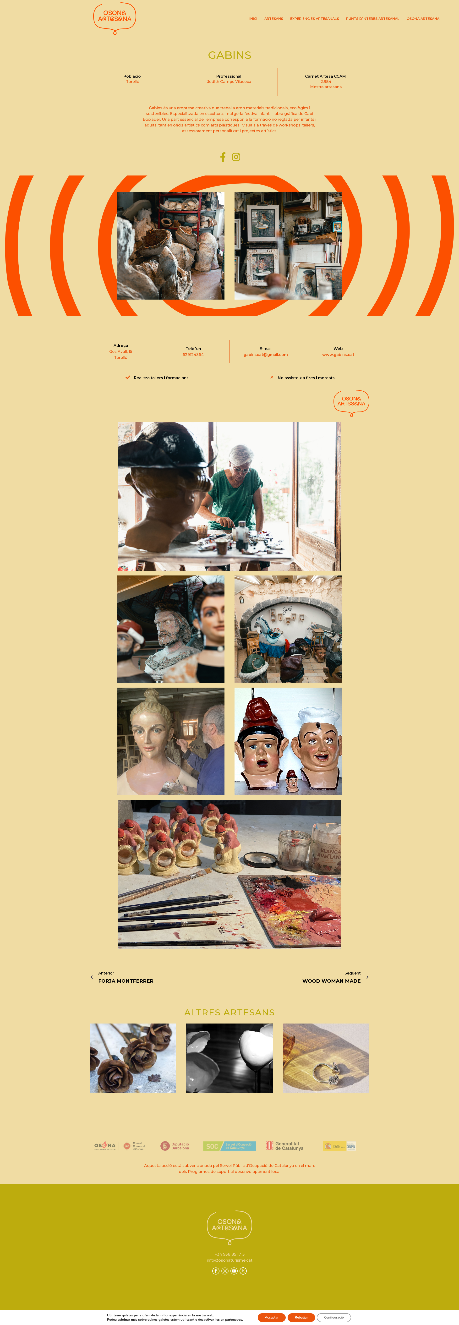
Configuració (334, 1317)
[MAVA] (326, 1058)
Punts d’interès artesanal (372, 18)
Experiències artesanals (314, 18)
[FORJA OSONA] (133, 1058)
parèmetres (233, 1320)
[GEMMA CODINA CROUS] (229, 1058)
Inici (253, 18)
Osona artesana (423, 18)
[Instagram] (236, 157)
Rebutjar (301, 1317)
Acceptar (272, 1317)
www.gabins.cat (338, 354)
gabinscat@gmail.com (266, 354)
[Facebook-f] (223, 157)
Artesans (273, 18)
